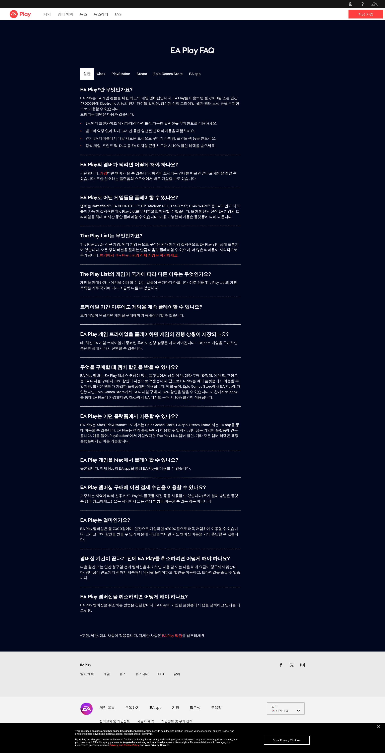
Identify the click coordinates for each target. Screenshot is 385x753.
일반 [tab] (86, 73)
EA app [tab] (195, 73)
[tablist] (192, 74)
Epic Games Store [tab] (168, 73)
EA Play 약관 (172, 635)
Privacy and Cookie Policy (124, 745)
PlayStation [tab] (121, 73)
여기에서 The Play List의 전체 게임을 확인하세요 (139, 255)
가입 (103, 173)
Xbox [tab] (101, 73)
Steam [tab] (142, 73)
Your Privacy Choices (286, 740)
